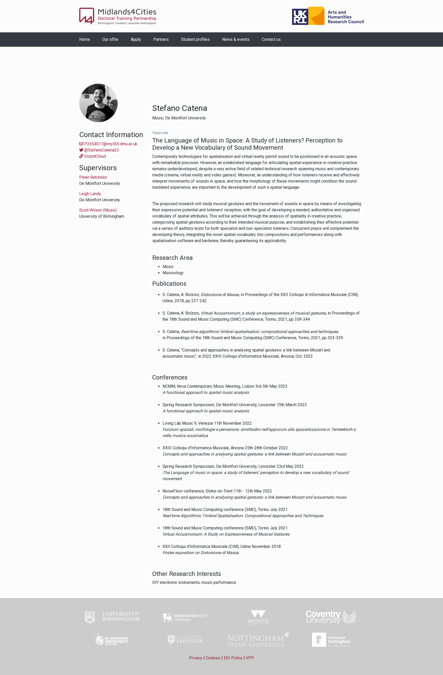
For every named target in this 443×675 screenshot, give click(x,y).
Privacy (195, 657)
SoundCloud (94, 156)
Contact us (271, 39)
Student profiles (195, 39)
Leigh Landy (90, 193)
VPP (250, 657)
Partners (161, 39)
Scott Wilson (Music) (98, 210)
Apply (136, 39)
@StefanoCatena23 (101, 150)
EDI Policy (233, 657)
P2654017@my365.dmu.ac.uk (110, 143)
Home (84, 39)
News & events (235, 39)
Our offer (110, 39)
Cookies (213, 657)
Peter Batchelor (93, 177)
